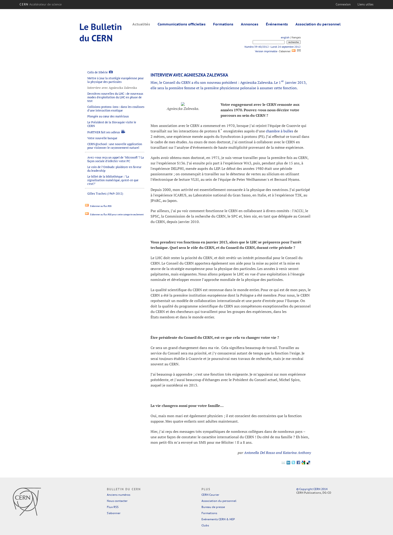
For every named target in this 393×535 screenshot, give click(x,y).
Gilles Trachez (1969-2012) (105, 193)
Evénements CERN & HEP (218, 519)
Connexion (343, 4)
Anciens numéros (118, 494)
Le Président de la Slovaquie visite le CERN (111, 124)
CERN (41, 4)
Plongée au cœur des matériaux (108, 116)
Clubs (205, 525)
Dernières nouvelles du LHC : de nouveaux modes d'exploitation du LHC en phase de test (115, 97)
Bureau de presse (213, 507)
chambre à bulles (279, 131)
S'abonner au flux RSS (100, 206)
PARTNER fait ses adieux (103, 132)
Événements (277, 24)
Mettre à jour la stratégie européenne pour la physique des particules (115, 80)
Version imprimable (266, 51)
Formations (223, 24)
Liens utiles (365, 4)
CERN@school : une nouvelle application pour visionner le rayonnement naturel (114, 146)
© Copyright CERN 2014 (312, 489)
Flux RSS (112, 507)
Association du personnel (317, 24)
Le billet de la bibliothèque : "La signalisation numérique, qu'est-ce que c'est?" (113, 180)
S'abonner (114, 513)
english (285, 37)
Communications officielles (182, 24)
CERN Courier (210, 494)
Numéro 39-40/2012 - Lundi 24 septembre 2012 (272, 46)
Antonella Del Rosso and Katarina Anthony (277, 452)
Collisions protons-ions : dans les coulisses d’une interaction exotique (115, 108)
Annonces (249, 24)
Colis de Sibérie (97, 72)
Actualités (141, 24)
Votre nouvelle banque (102, 138)
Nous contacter (117, 501)
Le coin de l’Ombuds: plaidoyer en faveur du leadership (114, 169)
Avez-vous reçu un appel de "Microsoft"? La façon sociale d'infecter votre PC (115, 159)
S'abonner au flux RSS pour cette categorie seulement (117, 214)
